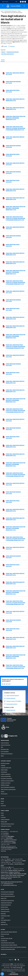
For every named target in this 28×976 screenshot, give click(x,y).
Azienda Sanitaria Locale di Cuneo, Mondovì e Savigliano (13, 947)
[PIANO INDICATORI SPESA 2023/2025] (4, 437)
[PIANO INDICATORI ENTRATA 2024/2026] (4, 492)
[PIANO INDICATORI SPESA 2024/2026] (4, 501)
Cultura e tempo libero (6, 776)
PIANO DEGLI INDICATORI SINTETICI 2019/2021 (15, 164)
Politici (2, 756)
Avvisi (2, 803)
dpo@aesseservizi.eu (8, 883)
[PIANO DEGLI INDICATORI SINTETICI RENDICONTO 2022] (4, 445)
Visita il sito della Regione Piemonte (9, 932)
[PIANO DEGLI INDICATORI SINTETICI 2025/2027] (4, 547)
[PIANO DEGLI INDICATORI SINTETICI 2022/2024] (4, 355)
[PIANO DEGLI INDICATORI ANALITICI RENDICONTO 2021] (4, 390)
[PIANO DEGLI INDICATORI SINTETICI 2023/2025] (4, 419)
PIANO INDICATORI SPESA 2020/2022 (12, 245)
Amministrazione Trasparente (11, 11)
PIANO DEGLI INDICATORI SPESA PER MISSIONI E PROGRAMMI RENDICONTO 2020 (15, 336)
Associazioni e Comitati (6, 826)
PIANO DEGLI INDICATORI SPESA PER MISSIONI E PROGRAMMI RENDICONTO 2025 (15, 656)
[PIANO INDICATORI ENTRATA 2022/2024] (4, 364)
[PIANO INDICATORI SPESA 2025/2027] (4, 565)
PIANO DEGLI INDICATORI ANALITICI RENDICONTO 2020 (15, 326)
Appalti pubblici (4, 770)
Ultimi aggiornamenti (5, 920)
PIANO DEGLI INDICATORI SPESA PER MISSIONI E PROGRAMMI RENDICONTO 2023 (15, 528)
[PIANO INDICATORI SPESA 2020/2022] (4, 245)
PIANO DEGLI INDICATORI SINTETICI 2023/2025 (15, 420)
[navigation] (3, 6)
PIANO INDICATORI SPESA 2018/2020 (12, 155)
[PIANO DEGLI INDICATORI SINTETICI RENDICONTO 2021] (4, 381)
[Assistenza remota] (21, 967)
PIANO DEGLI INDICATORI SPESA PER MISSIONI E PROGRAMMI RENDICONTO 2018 (15, 208)
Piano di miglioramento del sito (8, 896)
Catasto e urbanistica (5, 774)
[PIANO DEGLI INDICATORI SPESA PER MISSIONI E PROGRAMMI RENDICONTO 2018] (4, 207)
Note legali (3, 913)
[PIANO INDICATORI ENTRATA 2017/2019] (4, 82)
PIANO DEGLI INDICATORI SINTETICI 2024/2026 (15, 484)
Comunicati (3, 805)
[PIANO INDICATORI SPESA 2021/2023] (4, 309)
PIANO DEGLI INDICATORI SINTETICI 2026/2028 (15, 612)
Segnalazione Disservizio (6, 902)
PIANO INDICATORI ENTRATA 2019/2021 (13, 172)
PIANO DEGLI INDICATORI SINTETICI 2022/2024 (15, 356)
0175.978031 (6, 833)
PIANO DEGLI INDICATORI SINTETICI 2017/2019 (15, 73)
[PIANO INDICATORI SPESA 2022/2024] (4, 373)
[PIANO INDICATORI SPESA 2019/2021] (4, 180)
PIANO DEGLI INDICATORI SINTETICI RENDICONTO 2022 (15, 446)
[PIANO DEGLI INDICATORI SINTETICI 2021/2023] (4, 291)
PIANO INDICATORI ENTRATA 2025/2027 (13, 557)
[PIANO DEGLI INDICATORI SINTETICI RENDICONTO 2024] (4, 573)
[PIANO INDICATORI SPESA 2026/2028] (4, 629)
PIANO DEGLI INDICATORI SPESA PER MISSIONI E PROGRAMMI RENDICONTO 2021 (15, 400)
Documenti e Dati (5, 749)
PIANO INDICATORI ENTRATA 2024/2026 (13, 492)
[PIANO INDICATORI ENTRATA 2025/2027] (4, 556)
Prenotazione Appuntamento (7, 900)
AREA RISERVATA (14, 974)
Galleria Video (4, 821)
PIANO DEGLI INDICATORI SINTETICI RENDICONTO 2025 (15, 638)
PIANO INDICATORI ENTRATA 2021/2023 (13, 300)
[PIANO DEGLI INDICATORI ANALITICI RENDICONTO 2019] (4, 262)
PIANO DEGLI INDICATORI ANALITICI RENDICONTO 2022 (15, 455)
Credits (2, 918)
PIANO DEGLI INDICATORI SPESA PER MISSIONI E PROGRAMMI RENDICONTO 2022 (15, 464)
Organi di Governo (5, 743)
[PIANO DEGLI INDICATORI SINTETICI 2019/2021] (4, 163)
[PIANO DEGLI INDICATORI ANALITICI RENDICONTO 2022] (4, 454)
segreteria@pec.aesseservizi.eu (10, 885)
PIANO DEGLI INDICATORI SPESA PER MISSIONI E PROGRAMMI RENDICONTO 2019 (15, 272)
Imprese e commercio (5, 783)
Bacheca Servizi (4, 907)
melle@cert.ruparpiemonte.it (10, 839)
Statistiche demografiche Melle (8, 949)
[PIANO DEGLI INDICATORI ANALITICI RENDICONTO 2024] (4, 582)
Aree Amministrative (5, 745)
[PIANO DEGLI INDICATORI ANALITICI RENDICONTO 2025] (4, 646)
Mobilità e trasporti (5, 785)
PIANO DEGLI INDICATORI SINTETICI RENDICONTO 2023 (15, 510)
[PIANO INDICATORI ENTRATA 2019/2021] (4, 172)
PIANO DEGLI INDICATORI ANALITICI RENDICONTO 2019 (15, 262)
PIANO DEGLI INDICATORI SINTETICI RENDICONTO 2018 (15, 190)
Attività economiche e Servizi (7, 824)
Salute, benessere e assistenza (8, 787)
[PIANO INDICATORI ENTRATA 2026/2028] (4, 620)
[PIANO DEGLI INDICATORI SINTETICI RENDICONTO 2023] (4, 509)
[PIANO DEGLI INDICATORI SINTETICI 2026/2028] (4, 611)
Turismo (2, 791)
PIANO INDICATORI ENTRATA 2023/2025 (13, 428)
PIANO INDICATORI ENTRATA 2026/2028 (13, 621)
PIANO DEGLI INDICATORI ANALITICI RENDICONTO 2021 (15, 391)
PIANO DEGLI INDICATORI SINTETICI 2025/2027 (15, 548)
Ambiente (3, 765)
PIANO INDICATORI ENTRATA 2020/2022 (13, 236)
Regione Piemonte (5, 1)
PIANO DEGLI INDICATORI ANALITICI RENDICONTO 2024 (15, 583)
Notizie (2, 801)
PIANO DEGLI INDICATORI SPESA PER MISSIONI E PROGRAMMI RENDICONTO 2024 (15, 592)
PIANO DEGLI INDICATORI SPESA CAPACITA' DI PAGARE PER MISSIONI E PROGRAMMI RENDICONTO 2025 (15, 666)
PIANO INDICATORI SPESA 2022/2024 (12, 373)
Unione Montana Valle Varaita (7, 942)
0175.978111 (6, 835)
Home (2, 11)
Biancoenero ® (10, 971)
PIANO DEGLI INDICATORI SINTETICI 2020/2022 (15, 228)
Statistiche (3, 922)
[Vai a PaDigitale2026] (9, 736)
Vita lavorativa (4, 793)
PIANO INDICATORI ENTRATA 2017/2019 (13, 82)
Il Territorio (3, 817)
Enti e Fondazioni (5, 751)
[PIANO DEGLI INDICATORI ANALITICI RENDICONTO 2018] (4, 198)
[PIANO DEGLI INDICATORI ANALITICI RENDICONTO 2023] (4, 518)
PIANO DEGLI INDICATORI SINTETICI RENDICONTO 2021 (15, 382)
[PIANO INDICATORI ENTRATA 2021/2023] (4, 300)
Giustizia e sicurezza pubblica (7, 780)
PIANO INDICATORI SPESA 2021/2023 (12, 309)
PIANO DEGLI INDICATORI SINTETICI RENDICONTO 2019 (15, 254)
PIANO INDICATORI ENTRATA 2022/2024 (13, 364)
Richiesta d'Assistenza (6, 905)
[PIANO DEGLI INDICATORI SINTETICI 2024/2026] (4, 483)
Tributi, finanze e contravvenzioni (8, 789)
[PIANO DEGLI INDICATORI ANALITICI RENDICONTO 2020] (4, 326)
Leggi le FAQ (3, 898)
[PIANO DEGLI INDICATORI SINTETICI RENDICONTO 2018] (4, 189)
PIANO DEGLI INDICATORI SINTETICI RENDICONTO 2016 (15, 108)
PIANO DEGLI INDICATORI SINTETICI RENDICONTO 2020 (15, 318)
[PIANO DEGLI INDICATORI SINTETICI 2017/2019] (4, 73)
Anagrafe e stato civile (6, 767)
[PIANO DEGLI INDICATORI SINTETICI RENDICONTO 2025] (4, 637)
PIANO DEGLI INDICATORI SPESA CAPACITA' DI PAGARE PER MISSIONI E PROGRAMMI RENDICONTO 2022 (15, 474)
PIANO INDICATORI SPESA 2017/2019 (12, 91)
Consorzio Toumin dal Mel (6, 938)
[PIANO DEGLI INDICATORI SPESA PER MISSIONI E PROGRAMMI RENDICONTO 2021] (4, 399)
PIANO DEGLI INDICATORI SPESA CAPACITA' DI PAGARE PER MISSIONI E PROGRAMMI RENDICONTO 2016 (15, 128)
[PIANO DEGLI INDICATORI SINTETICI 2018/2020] (4, 137)
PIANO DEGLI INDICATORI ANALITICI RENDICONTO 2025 (15, 647)
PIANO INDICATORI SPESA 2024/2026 (12, 501)
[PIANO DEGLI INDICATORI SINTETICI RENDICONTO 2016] (4, 108)
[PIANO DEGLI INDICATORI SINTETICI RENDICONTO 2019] (4, 253)
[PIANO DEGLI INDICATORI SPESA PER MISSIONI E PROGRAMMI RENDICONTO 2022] (4, 463)
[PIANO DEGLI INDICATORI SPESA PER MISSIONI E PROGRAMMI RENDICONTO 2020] (4, 335)
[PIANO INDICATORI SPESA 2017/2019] (4, 90)
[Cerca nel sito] (24, 6)
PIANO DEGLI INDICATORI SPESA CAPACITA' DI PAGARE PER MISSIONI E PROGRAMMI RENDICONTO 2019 (15, 282)
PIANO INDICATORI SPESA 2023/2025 (12, 437)
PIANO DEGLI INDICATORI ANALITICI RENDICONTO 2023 (15, 519)
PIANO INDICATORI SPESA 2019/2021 (12, 181)
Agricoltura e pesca (5, 763)
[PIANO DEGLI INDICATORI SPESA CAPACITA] (4, 127)
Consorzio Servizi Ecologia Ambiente (9, 945)
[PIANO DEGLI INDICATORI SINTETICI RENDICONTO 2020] (4, 317)
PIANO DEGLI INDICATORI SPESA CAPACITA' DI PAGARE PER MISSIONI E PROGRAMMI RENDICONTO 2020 (15, 346)
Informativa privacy (5, 911)
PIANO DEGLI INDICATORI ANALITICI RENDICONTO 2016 (15, 100)
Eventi (2, 813)
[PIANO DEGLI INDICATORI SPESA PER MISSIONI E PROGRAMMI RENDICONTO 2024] (4, 591)
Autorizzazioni (4, 772)
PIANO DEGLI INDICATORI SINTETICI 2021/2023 (15, 292)
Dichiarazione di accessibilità (7, 894)
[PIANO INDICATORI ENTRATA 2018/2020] (4, 146)
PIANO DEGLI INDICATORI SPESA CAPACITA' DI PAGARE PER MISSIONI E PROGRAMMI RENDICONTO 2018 (15, 218)
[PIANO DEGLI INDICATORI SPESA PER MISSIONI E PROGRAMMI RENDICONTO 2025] (4, 655)
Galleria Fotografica (5, 819)
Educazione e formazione (6, 778)
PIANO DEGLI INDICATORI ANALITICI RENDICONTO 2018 (15, 198)
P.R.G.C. (2, 936)
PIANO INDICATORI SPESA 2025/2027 (12, 565)
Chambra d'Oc (4, 940)
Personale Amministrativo (7, 753)
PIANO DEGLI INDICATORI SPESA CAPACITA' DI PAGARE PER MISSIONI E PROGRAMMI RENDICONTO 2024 (15, 602)
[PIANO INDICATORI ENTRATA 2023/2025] (4, 428)
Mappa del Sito (4, 924)
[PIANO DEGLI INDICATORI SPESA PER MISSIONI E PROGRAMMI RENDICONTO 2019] (4, 271)
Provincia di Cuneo (5, 934)
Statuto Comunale (5, 909)
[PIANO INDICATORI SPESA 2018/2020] (4, 154)
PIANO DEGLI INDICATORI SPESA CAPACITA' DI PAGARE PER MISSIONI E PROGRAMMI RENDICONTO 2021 (15, 410)
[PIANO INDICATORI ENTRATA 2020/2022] (4, 236)
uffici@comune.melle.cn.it (9, 841)
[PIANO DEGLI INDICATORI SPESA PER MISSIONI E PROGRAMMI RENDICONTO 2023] (4, 527)
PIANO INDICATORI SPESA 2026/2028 (12, 629)
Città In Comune (16, 967)
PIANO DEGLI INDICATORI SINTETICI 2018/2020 (15, 137)
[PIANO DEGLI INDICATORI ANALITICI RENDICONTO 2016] (4, 99)
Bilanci (19, 11)
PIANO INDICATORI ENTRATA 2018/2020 (13, 146)
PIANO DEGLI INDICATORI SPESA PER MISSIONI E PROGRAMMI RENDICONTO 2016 (15, 118)
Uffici (2, 747)
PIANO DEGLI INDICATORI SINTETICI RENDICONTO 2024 (15, 574)
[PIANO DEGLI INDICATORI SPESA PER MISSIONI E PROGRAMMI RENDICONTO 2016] (4, 116)
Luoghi (2, 815)
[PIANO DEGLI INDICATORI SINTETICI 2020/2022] (4, 227)
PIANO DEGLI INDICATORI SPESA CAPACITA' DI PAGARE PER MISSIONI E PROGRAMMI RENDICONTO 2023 (15, 538)
